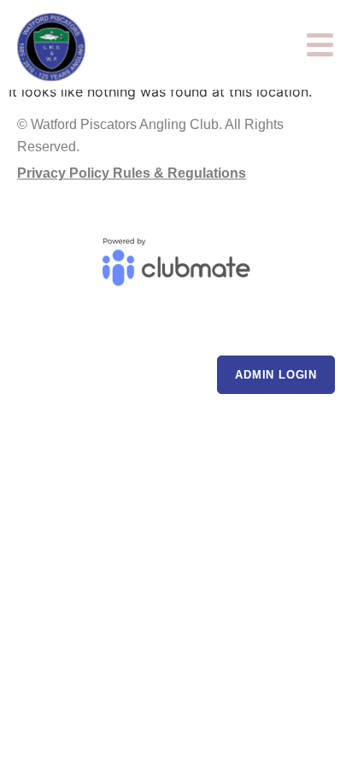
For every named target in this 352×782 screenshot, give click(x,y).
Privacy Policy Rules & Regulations (131, 173)
